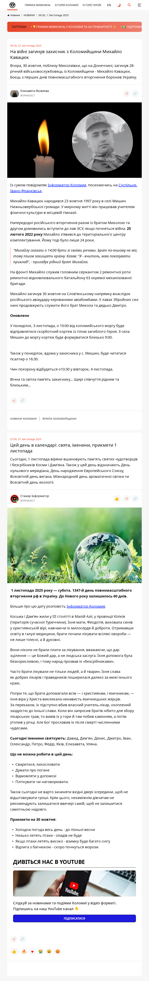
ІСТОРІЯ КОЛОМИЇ (66, 5)
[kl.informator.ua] (12, 5)
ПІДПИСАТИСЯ (74, 918)
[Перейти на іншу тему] (119, 5)
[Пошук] (129, 5)
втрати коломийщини (59, 418)
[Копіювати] (135, 93)
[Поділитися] (126, 93)
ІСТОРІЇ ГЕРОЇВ (92, 5)
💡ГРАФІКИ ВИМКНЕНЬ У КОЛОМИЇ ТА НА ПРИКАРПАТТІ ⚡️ (74, 27)
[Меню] (139, 5)
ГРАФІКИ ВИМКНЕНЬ (38, 5)
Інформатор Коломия (67, 185)
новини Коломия (23, 418)
